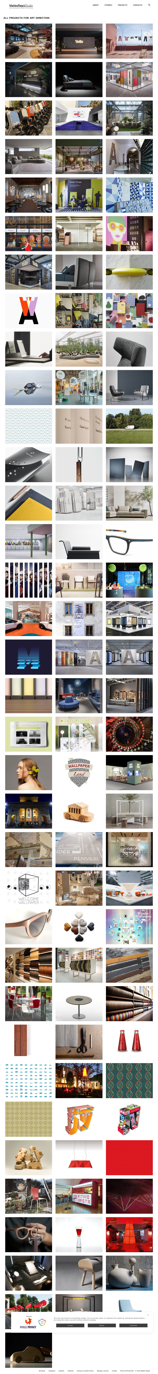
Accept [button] (70, 1325)
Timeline (71, 1371)
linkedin (61, 1371)
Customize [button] (133, 1325)
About (96, 5)
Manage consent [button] (102, 1371)
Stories (108, 5)
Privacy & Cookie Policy (85, 1371)
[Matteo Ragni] (21, 5)
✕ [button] (148, 1315)
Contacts (137, 5)
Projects (122, 5)
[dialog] (82, 1322)
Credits (114, 1371)
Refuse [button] (101, 1325)
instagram (52, 1371)
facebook (42, 1371)
